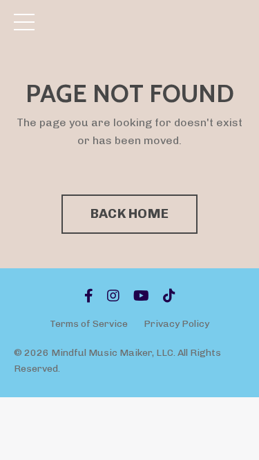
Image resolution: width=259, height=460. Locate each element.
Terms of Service (89, 324)
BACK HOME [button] (129, 213)
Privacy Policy (176, 324)
